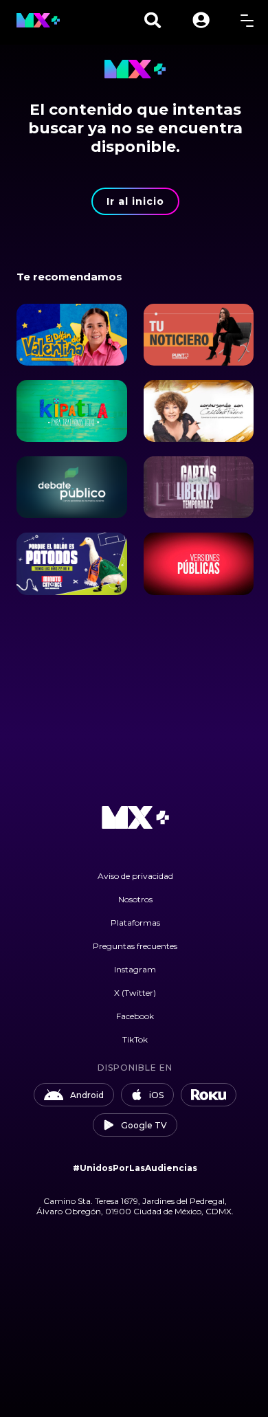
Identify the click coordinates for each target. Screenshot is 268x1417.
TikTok (135, 1039)
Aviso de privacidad (135, 876)
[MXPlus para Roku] (209, 1094)
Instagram (135, 969)
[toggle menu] (247, 20)
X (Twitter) (135, 993)
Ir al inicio (135, 201)
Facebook (135, 1016)
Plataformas (135, 922)
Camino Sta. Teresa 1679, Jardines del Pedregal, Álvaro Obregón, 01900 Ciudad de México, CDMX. (135, 1206)
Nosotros (135, 899)
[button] (201, 20)
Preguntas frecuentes (135, 946)
